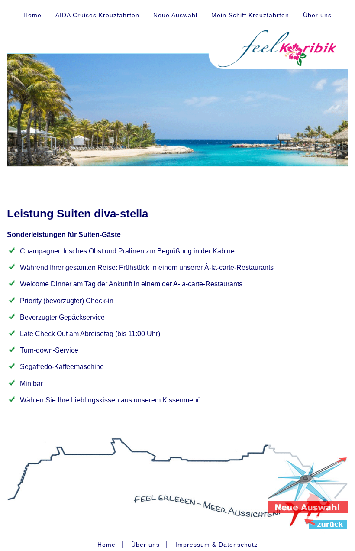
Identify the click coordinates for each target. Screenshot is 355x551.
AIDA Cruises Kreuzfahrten (97, 15)
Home (32, 15)
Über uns (317, 15)
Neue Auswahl (175, 15)
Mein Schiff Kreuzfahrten (250, 15)
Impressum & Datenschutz (216, 544)
